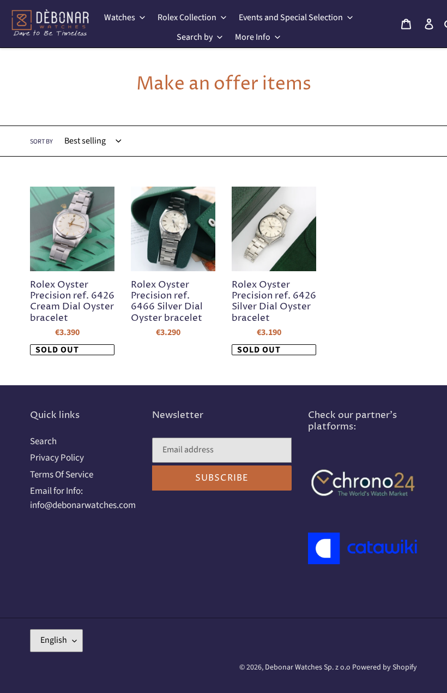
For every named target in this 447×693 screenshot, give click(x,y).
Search (43, 441)
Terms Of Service (61, 474)
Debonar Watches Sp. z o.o (308, 667)
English (53, 640)
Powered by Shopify (384, 667)
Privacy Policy (57, 457)
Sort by (41, 141)
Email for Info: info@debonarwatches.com (83, 498)
